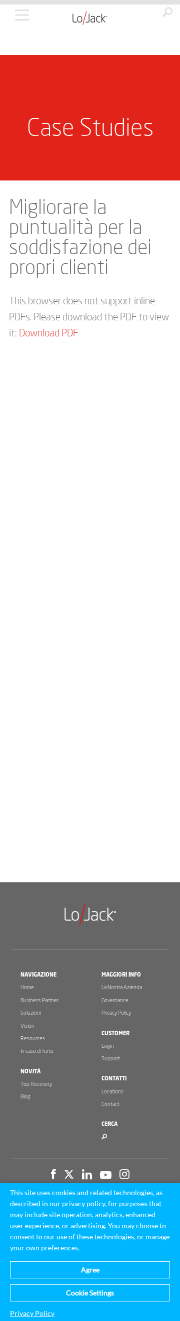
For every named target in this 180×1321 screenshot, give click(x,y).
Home (27, 987)
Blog (25, 1096)
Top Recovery (36, 1084)
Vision (27, 1026)
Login (108, 1046)
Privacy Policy (116, 1013)
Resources (32, 1038)
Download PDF (48, 333)
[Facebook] (53, 1176)
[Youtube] (106, 1176)
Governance (115, 1000)
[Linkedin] (87, 1176)
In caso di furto (37, 1051)
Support (111, 1058)
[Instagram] (125, 1176)
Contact (111, 1104)
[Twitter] (69, 1176)
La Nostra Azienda (122, 987)
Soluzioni (30, 1013)
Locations (113, 1091)
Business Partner (39, 1000)
